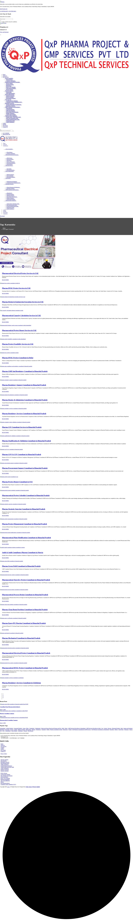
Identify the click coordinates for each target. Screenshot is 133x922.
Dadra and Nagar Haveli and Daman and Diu (51, 728)
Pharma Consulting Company (7, 713)
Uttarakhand (8, 730)
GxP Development (10, 109)
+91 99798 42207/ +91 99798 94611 (8, 11)
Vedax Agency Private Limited (32, 786)
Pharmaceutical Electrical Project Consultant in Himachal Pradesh (26, 653)
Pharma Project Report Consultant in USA (17, 482)
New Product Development (12, 112)
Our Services (5, 77)
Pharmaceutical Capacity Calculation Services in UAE (21, 315)
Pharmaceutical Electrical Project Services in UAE (20, 273)
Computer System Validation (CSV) (14, 102)
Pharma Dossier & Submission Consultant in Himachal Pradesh (24, 400)
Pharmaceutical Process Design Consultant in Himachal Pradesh (25, 595)
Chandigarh (31, 728)
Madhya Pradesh (21, 729)
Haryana (109, 728)
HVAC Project (9, 83)
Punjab (70, 729)
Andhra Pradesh (9, 728)
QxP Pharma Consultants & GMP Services (81, 729)
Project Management (9, 94)
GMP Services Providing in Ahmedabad (77, 728)
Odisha (48, 729)
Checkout (6, 32)
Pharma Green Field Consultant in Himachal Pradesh (21, 566)
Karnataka (7, 729)
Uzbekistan (20, 730)
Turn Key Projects (9, 90)
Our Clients (5, 125)
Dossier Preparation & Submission (13, 104)
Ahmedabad (2, 728)
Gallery (4, 123)
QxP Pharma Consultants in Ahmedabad (100, 729)
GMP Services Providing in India (93, 728)
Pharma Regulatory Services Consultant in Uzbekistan (21, 683)
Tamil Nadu (121, 729)
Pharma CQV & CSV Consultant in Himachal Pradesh (21, 454)
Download (2, 216)
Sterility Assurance (10, 113)
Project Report (9, 79)
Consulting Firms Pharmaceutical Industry (10, 706)
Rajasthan (112, 729)
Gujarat (105, 728)
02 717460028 (6, 133)
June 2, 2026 (3, 709)
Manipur (33, 729)
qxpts (8, 786)
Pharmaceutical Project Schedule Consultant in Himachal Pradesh (25, 495)
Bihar (27, 728)
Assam (24, 728)
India (122, 728)
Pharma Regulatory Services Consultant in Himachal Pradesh (24, 413)
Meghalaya (38, 729)
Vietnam (25, 730)
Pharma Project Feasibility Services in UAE (17, 344)
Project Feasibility (9, 78)
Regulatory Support (10, 105)
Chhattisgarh (38, 728)
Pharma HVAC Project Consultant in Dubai (17, 358)
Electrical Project (10, 84)
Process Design (9, 89)
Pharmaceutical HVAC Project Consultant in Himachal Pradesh (25, 668)
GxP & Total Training (11, 114)
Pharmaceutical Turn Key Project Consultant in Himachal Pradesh (26, 580)
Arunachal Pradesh (18, 728)
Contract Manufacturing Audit (12, 119)
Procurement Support (10, 98)
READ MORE (5, 279)
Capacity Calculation (10, 80)
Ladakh (15, 729)
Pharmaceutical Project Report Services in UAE (19, 330)
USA (3, 730)
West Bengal (30, 730)
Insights (4, 124)
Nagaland (44, 729)
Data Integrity (9, 108)
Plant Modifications (10, 93)
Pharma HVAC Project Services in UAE (16, 288)
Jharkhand (2, 729)
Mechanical (8, 85)
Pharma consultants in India (56, 729)
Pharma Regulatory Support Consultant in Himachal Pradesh (24, 385)
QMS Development (10, 110)
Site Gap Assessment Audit (12, 118)
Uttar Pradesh (14, 730)
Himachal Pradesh (116, 728)
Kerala (11, 729)
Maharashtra (28, 729)
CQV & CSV (8, 99)
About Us (5, 75)
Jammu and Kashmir (127, 728)
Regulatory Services (9, 103)
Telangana (126, 729)
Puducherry (65, 729)
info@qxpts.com (3, 8)
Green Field (8, 92)
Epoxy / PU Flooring (10, 87)
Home (4, 74)
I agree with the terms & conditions (9, 21)
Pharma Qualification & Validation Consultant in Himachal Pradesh (26, 441)
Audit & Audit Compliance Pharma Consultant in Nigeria (22, 552)
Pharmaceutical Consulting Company (9, 720)
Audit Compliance (10, 122)
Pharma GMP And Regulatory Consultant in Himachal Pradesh (24, 371)
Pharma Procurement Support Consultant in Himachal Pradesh (24, 468)
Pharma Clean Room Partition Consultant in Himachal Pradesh (25, 609)
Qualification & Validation (12, 100)
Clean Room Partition (11, 88)
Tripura (130, 729)
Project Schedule (10, 97)
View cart (2, 32)
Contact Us (5, 127)
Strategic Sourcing (10, 95)
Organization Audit (10, 120)
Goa (102, 728)
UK (1, 730)
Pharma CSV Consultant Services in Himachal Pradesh (21, 427)
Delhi (63, 728)
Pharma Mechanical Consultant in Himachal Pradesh (21, 638)
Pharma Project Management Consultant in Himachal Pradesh (24, 524)
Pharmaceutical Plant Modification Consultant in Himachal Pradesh (26, 537)
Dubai (66, 728)
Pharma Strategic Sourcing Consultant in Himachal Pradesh (23, 509)
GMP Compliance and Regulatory (12, 107)
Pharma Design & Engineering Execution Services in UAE (23, 302)
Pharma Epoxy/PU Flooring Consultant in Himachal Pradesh (24, 623)
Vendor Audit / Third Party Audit (13, 117)
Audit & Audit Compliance (11, 115)
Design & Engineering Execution (12, 82)
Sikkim (116, 729)
